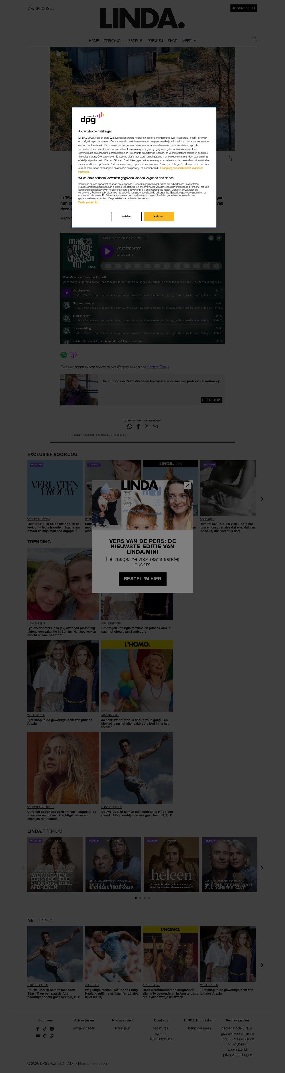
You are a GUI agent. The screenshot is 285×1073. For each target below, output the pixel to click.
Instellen (126, 216)
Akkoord (159, 216)
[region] (144, 167)
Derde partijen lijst (88, 202)
